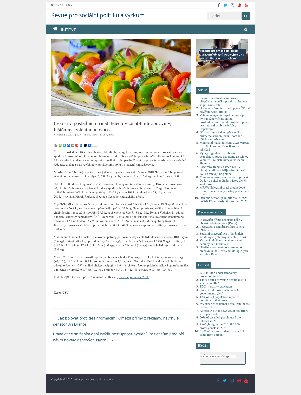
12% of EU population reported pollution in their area (220, 298)
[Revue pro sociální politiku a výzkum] (55, 29)
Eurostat (203, 265)
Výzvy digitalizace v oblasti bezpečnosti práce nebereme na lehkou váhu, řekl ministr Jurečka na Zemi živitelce (224, 158)
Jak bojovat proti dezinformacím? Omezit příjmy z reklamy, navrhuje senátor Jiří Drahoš (116, 321)
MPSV (202, 90)
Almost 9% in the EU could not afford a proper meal (224, 312)
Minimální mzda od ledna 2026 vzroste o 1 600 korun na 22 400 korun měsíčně (224, 146)
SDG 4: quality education (216, 286)
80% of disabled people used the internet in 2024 (220, 319)
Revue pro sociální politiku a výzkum (98, 15)
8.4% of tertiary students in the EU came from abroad (222, 333)
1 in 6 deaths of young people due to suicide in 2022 (223, 281)
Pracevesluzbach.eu (211, 212)
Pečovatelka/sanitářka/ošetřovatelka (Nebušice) (222, 228)
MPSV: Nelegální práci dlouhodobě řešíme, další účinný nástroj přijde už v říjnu (224, 191)
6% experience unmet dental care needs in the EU (225, 305)
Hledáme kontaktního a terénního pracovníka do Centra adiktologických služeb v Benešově (224, 251)
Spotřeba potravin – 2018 (133, 277)
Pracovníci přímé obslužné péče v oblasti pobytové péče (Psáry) (221, 221)
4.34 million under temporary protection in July (218, 274)
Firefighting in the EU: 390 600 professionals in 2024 (220, 326)
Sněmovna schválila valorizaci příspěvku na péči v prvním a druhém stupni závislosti (223, 101)
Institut (68, 29)
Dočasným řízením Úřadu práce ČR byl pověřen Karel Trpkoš (225, 109)
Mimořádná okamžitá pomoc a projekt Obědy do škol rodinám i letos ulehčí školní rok (224, 180)
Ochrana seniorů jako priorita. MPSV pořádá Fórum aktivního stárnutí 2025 (224, 199)
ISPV (79, 134)
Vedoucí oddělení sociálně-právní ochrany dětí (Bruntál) (221, 242)
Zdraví (111, 134)
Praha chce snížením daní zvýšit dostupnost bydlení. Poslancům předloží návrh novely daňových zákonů (118, 337)
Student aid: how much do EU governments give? (219, 291)
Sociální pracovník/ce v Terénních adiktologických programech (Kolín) (223, 235)
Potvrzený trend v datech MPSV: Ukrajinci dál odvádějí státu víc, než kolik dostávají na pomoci (222, 170)
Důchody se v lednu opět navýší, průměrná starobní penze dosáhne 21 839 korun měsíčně (223, 136)
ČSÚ (105, 134)
